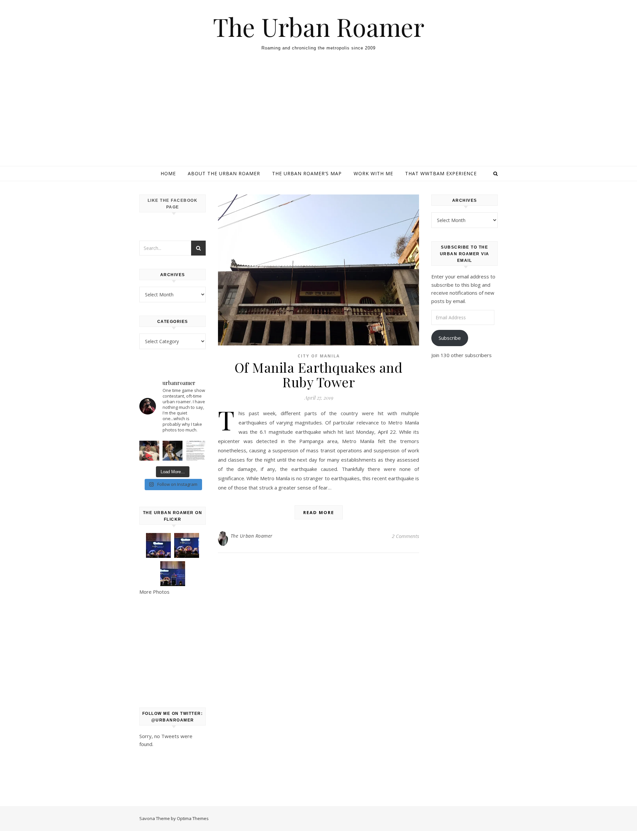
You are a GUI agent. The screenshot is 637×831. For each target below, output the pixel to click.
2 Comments (405, 536)
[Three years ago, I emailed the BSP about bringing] (196, 451)
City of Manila (319, 356)
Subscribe (450, 338)
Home (168, 173)
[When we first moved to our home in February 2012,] (172, 451)
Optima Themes (193, 818)
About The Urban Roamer (224, 173)
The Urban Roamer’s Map (307, 173)
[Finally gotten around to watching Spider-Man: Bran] (149, 451)
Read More (318, 512)
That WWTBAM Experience (441, 173)
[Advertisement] (318, 116)
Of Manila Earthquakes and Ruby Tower (319, 374)
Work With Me (373, 173)
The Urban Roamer (318, 26)
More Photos (154, 591)
